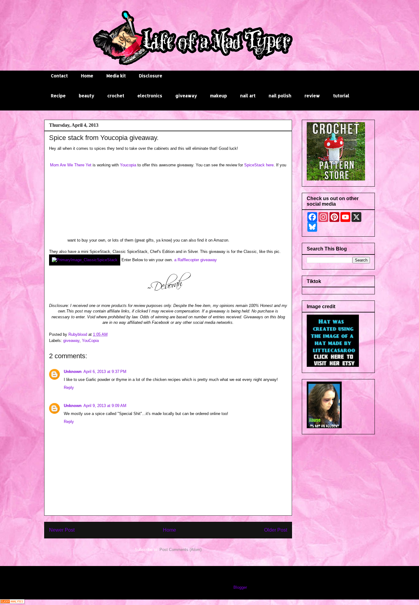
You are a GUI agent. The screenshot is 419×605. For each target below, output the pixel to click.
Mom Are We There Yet (70, 165)
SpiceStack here (259, 165)
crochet (115, 95)
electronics (149, 95)
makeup (218, 95)
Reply (69, 387)
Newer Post (62, 530)
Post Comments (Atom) (181, 549)
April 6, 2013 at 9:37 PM (104, 371)
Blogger (240, 587)
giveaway (186, 95)
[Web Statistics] (12, 602)
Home (87, 75)
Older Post (275, 530)
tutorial (341, 95)
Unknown (73, 371)
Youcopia (128, 165)
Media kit (116, 75)
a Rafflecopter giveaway (195, 260)
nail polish (280, 95)
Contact (59, 75)
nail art (248, 95)
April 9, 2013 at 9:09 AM (104, 405)
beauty (86, 95)
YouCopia (90, 340)
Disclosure (150, 75)
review (312, 95)
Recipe (58, 95)
